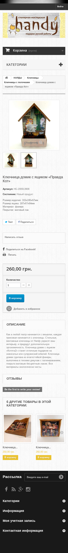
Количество (13, 279)
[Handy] (34, 25)
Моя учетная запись (19, 521)
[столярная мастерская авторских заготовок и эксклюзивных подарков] (34, 1)
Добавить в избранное (26, 309)
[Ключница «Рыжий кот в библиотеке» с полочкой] (50, 428)
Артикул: (8, 189)
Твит (10, 222)
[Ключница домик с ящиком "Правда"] (11, 160)
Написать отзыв (14, 237)
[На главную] (6, 78)
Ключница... (10, 447)
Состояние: (9, 194)
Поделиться (27, 222)
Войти (60, 6)
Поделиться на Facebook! (21, 249)
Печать (12, 254)
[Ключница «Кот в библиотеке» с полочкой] (17, 428)
